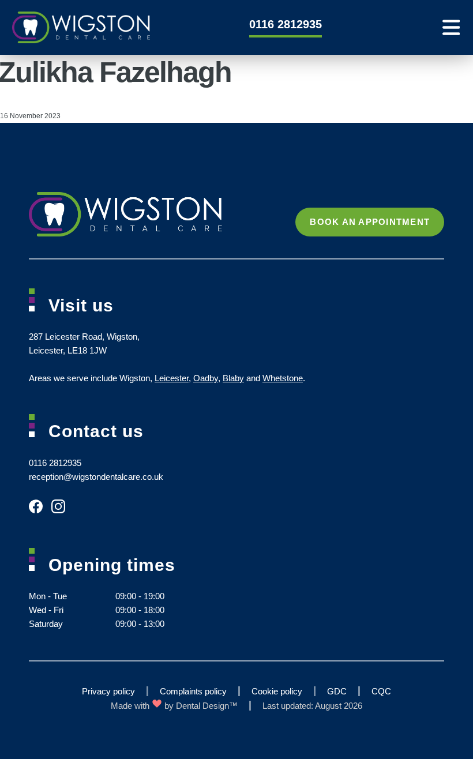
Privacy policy (108, 691)
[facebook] (40, 512)
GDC (337, 691)
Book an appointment (370, 222)
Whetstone (282, 378)
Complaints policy (193, 691)
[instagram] (62, 512)
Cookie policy (276, 691)
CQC (381, 691)
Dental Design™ (207, 706)
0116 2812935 (285, 24)
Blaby (233, 378)
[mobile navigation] (451, 27)
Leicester (172, 378)
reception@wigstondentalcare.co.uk (96, 477)
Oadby (205, 378)
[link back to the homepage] (71, 27)
